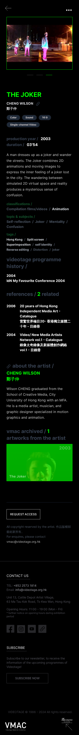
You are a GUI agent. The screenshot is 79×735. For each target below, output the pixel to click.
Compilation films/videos (27, 209)
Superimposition (19, 244)
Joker (40, 221)
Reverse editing (18, 249)
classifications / (19, 204)
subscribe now (27, 678)
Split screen (35, 239)
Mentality (57, 221)
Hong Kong (15, 239)
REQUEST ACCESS (23, 514)
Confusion (15, 227)
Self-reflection (19, 221)
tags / (11, 234)
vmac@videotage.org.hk (23, 541)
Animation (60, 209)
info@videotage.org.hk (31, 590)
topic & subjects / (21, 216)
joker (56, 249)
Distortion (40, 249)
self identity (43, 244)
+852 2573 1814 (24, 585)
